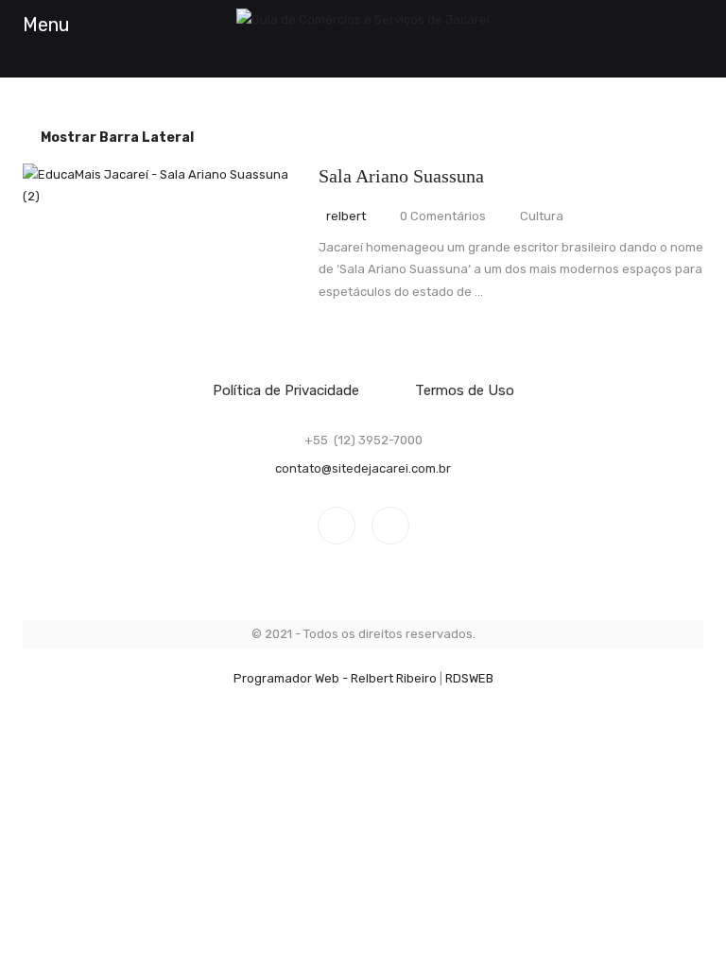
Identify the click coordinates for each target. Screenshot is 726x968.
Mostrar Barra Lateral (116, 138)
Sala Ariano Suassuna (401, 175)
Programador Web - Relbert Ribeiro (335, 678)
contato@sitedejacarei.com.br (363, 468)
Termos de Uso (464, 390)
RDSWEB (469, 678)
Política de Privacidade (286, 390)
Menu (46, 24)
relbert (346, 216)
